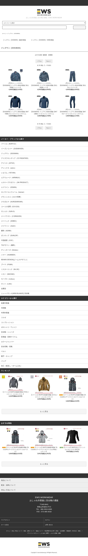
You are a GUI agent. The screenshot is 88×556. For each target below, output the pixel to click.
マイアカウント (5, 520)
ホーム (4, 33)
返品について (39, 531)
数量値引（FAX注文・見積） (74, 531)
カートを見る (5, 524)
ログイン (47, 520)
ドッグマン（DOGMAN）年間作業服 (42, 40)
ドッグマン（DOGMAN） (14, 33)
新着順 (50, 55)
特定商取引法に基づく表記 (51, 531)
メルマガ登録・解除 (55, 533)
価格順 (45, 55)
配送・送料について (29, 531)
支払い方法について (17, 531)
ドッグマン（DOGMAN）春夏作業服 (14, 40)
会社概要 (62, 531)
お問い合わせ (49, 524)
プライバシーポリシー (33, 533)
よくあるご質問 (45, 533)
